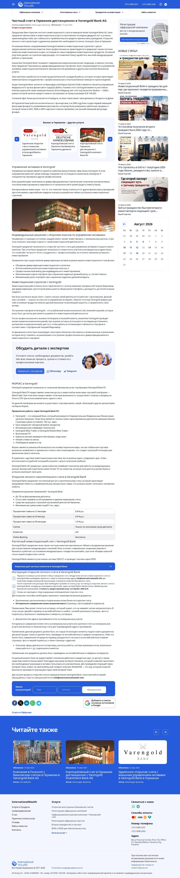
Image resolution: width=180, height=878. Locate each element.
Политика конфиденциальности (67, 867)
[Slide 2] (143, 43)
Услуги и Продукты (21, 807)
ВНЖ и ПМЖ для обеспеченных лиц (69, 828)
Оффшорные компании (29, 12)
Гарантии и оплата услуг (23, 818)
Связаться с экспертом (30, 371)
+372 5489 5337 (131, 4)
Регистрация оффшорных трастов (68, 821)
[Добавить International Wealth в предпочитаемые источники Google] (99, 703)
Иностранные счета (68, 12)
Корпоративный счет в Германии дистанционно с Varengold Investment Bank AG (91, 149)
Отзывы (15, 822)
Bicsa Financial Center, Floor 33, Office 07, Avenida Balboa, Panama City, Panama (148, 842)
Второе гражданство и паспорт (67, 824)
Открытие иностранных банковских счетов (72, 807)
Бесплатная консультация (135, 39)
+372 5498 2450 (149, 4)
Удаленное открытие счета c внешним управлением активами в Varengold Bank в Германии (34, 149)
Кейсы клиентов (148, 12)
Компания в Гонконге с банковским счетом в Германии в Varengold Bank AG (36, 774)
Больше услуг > (59, 833)
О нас (14, 814)
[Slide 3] (147, 43)
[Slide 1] (138, 43)
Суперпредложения (21, 811)
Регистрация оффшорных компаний (69, 811)
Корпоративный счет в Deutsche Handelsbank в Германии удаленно (63, 146)
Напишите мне (94, 689)
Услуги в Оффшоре (21, 712)
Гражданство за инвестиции (107, 12)
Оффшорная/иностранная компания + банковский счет (76, 815)
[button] (16, 139)
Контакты (16, 830)
